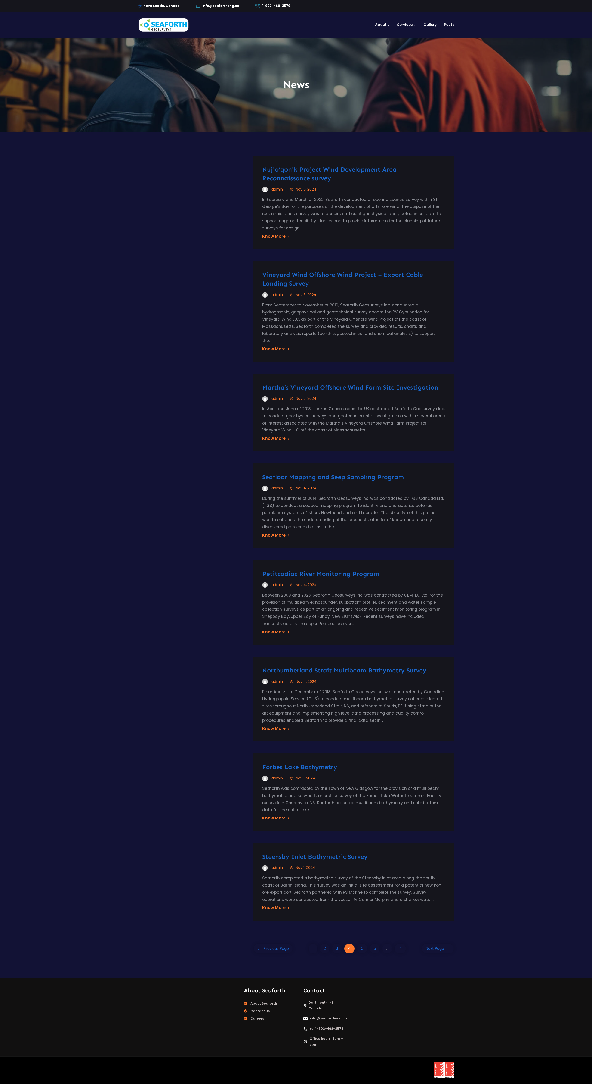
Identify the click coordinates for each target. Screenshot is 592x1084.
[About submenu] (389, 25)
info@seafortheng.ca (220, 5)
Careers (257, 1018)
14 (400, 948)
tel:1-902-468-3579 (326, 1028)
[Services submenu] (415, 25)
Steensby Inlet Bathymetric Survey (315, 856)
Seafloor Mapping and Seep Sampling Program (333, 477)
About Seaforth (263, 1003)
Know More (274, 236)
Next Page (438, 948)
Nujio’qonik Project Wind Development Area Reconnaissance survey (329, 174)
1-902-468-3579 (276, 5)
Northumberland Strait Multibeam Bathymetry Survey (344, 670)
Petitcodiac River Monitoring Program (320, 574)
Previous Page (273, 948)
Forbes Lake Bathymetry (299, 767)
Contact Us (260, 1011)
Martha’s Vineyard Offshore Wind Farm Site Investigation (350, 387)
